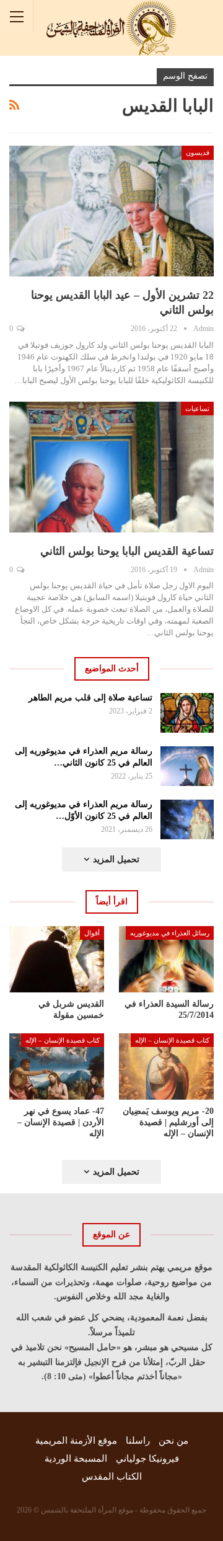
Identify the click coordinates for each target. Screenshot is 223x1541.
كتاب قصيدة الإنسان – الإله (172, 1040)
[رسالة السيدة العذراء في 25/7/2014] (166, 959)
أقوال (92, 933)
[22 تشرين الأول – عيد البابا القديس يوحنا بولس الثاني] (111, 211)
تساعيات (197, 408)
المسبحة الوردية (76, 1459)
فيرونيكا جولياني (147, 1459)
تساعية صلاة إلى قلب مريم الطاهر (90, 697)
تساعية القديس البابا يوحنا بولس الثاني (127, 551)
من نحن (173, 1441)
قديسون (197, 152)
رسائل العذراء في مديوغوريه (169, 933)
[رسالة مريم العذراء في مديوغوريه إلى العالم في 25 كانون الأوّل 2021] (187, 819)
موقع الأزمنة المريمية (76, 1441)
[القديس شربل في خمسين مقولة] (56, 959)
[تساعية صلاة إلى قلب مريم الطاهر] (187, 713)
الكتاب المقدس (112, 1476)
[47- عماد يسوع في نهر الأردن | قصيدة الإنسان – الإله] (56, 1066)
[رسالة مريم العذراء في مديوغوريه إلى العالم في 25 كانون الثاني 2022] (187, 766)
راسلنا (138, 1441)
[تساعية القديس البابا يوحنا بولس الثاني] (111, 467)
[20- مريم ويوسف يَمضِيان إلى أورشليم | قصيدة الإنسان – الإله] (166, 1066)
